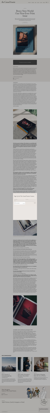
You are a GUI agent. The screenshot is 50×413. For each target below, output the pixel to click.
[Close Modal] (35, 194)
